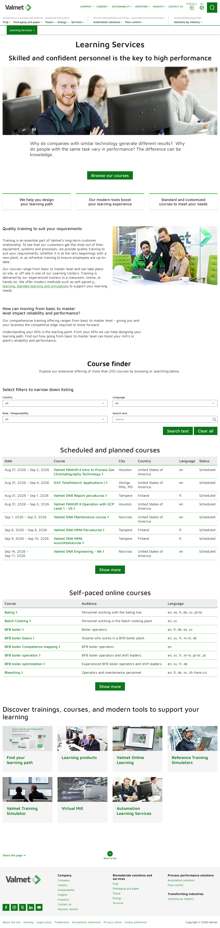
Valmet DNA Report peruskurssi (79, 495)
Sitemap (28, 922)
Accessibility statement (86, 922)
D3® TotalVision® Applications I (79, 483)
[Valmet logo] (18, 7)
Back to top (110, 858)
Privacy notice (113, 922)
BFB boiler (13, 629)
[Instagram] (14, 907)
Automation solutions (181, 880)
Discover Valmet (68, 909)
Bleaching (12, 672)
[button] (22, 30)
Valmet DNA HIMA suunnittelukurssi (68, 540)
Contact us (64, 904)
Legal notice (44, 922)
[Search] (212, 7)
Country (8, 397)
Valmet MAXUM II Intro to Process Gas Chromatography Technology (84, 472)
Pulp (115, 883)
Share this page (12, 855)
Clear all (205, 430)
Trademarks (61, 922)
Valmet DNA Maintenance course (80, 517)
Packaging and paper (126, 888)
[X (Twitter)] (22, 907)
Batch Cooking (16, 621)
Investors (63, 899)
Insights (62, 894)
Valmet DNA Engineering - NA (78, 551)
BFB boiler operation (21, 655)
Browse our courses (110, 175)
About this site (12, 922)
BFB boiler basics (18, 638)
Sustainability (66, 889)
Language (119, 397)
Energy (117, 898)
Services (118, 902)
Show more (110, 569)
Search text (120, 413)
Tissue (116, 893)
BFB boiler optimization (23, 664)
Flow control (175, 885)
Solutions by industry (181, 898)
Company (64, 880)
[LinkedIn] (30, 907)
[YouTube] (39, 907)
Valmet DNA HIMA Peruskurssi (78, 530)
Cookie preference (135, 922)
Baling (10, 612)
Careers (62, 885)
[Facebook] (6, 907)
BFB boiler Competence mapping (31, 647)
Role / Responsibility (16, 413)
